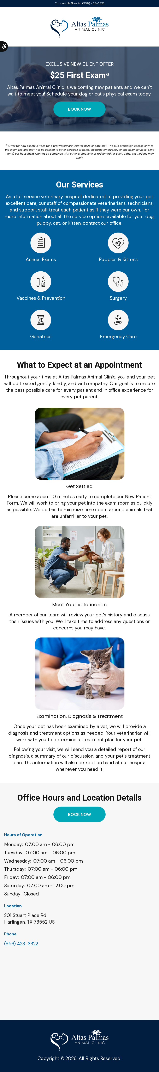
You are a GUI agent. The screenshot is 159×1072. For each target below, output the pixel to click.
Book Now (79, 109)
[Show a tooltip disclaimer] (107, 74)
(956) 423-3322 (21, 944)
